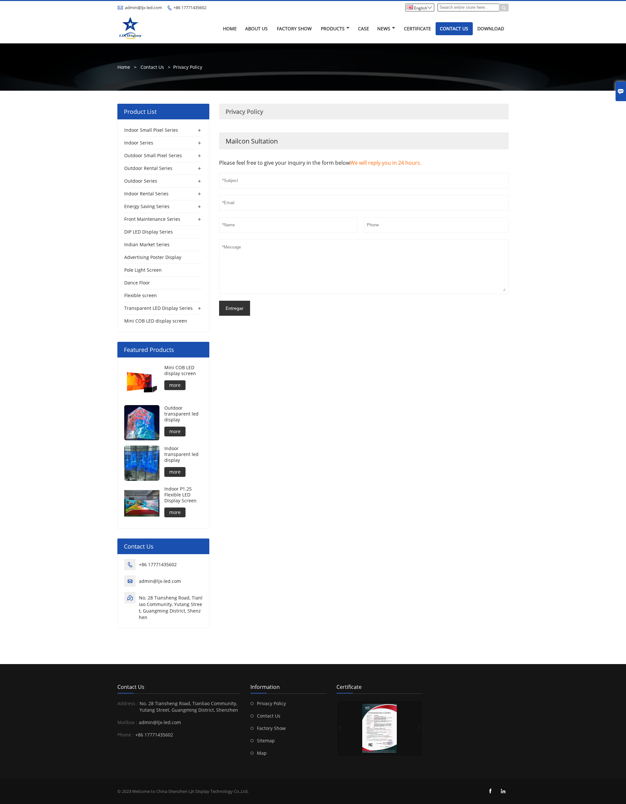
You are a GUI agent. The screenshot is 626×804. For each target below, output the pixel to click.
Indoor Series (138, 143)
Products (333, 28)
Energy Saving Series (147, 206)
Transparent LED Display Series (158, 308)
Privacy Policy (187, 67)
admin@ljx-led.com (143, 7)
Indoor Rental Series (146, 193)
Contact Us (454, 28)
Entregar (235, 308)
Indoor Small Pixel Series (151, 130)
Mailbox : (127, 722)
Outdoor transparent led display (181, 414)
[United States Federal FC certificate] (379, 728)
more (175, 385)
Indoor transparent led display (181, 454)
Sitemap (266, 740)
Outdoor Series (140, 181)
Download (490, 28)
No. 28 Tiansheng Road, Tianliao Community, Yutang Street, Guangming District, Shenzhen (170, 607)
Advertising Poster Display (152, 257)
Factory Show (294, 28)
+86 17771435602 (189, 7)
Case (363, 28)
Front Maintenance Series (152, 219)
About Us (256, 28)
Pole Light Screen (143, 270)
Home (230, 28)
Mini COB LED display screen (155, 321)
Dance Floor (137, 283)
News (383, 28)
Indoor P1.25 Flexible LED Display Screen (180, 495)
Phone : (125, 735)
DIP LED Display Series (148, 232)
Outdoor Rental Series (148, 168)
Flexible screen (140, 295)
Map (262, 753)
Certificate (417, 28)
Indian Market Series (147, 244)
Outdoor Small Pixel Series (153, 155)
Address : (127, 703)
